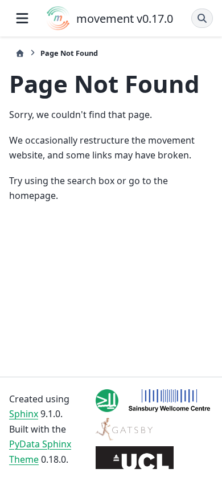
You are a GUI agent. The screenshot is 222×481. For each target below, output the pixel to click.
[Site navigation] (22, 18)
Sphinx (23, 413)
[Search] (202, 18)
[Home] (19, 53)
